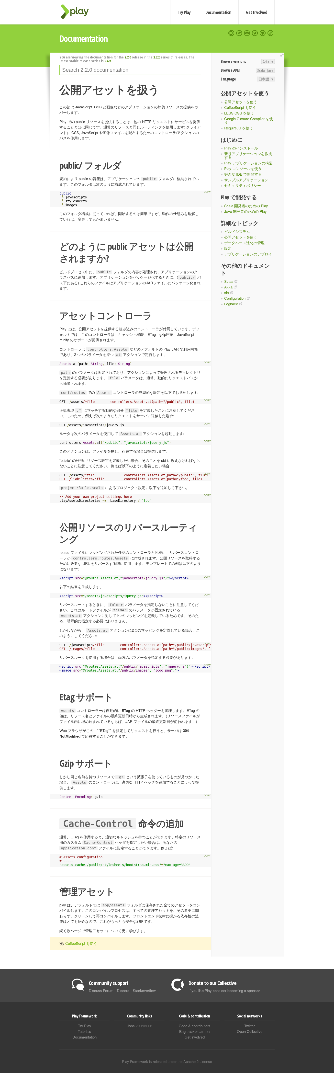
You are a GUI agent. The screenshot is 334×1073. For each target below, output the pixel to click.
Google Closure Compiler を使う (248, 120)
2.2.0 (127, 57)
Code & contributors (195, 1025)
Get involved (195, 1036)
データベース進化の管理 (244, 242)
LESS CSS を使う (239, 112)
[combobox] (130, 70)
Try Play (184, 12)
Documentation (218, 12)
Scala (261, 70)
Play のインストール (241, 147)
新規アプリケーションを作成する (248, 155)
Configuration (234, 298)
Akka (228, 286)
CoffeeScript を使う (240, 107)
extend (282, 55)
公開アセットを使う (240, 101)
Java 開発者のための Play (245, 211)
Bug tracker (194, 1031)
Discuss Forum (101, 990)
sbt (226, 292)
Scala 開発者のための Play (246, 205)
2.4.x (266, 61)
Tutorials (84, 1031)
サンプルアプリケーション (246, 179)
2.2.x (156, 57)
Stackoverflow (144, 990)
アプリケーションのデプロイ (248, 253)
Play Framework (77, 12)
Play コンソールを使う (243, 168)
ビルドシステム (237, 231)
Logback (231, 303)
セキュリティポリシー (242, 185)
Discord (123, 990)
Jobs (139, 1025)
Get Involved (256, 12)
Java (270, 70)
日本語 (263, 79)
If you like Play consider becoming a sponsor (224, 990)
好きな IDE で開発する (243, 174)
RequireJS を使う (238, 127)
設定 (228, 248)
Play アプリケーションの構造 (248, 162)
